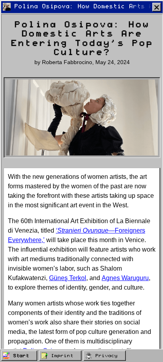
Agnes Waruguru (125, 278)
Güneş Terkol (67, 278)
